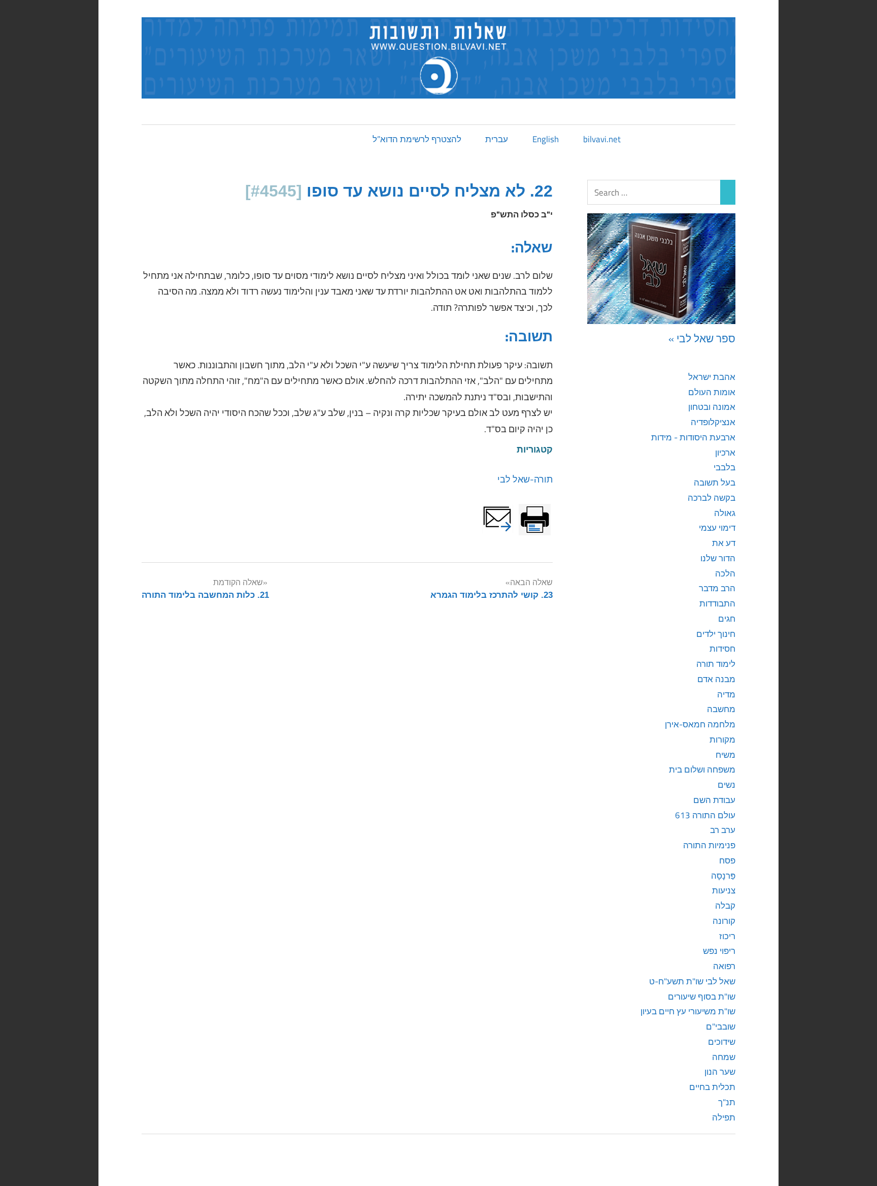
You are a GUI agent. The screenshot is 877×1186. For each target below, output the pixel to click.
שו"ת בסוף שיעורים (701, 996)
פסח (727, 860)
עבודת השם (714, 800)
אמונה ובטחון (711, 406)
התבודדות (717, 603)
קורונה (724, 920)
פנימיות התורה (709, 845)
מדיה (726, 694)
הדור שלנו (717, 558)
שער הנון (719, 1071)
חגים (726, 618)
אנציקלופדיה (713, 422)
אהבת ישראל (711, 376)
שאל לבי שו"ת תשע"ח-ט (692, 981)
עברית (496, 139)
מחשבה (721, 709)
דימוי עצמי (717, 527)
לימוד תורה (715, 663)
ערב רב (722, 830)
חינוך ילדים (715, 633)
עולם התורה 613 (705, 815)
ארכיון (725, 452)
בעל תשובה (714, 482)
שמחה (723, 1057)
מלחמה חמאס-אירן (700, 724)
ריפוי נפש (719, 950)
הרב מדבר (717, 588)
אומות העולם (711, 392)
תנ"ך (726, 1102)
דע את (723, 543)
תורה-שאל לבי (525, 479)
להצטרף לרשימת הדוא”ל (417, 139)
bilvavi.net (602, 139)
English (545, 139)
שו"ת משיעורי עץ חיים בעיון (687, 1011)
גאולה (724, 513)
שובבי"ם (720, 1026)
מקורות (722, 739)
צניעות (723, 890)
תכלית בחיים (712, 1087)
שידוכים (721, 1041)
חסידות (722, 648)
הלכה (725, 573)
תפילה (723, 1117)
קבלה (725, 905)
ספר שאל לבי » (701, 338)
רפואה (724, 966)
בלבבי (724, 467)
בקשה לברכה (711, 497)
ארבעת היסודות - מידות (693, 437)
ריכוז (727, 936)
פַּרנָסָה (723, 875)
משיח (725, 754)
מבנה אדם (716, 679)
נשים (726, 784)
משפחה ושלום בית (702, 769)
